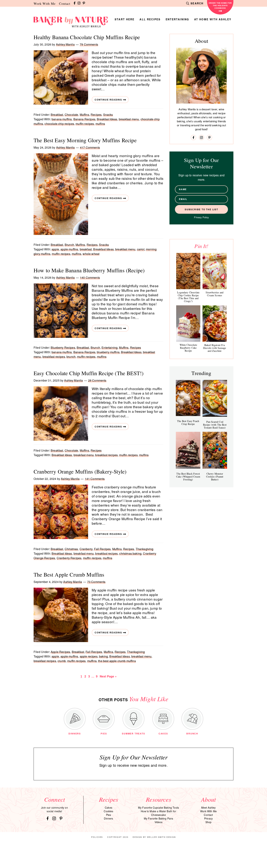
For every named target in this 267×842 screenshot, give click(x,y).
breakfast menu (129, 119)
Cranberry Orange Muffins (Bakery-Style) (80, 471)
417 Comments (90, 147)
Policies (97, 837)
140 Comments (90, 277)
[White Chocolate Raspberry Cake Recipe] (188, 323)
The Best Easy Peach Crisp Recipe (188, 422)
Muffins (84, 114)
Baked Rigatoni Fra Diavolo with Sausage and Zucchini (214, 348)
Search (197, 3)
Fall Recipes (102, 549)
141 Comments (95, 479)
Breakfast (57, 114)
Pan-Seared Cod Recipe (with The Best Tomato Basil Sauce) (214, 424)
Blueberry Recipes (63, 347)
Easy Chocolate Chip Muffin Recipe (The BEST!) (88, 373)
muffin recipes (85, 124)
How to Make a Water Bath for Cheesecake (158, 813)
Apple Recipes (60, 652)
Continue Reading (108, 99)
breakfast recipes (54, 357)
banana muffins (62, 119)
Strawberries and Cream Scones (214, 294)
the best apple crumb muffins (117, 661)
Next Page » (108, 676)
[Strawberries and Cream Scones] (215, 271)
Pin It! (201, 245)
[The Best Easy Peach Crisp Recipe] (188, 398)
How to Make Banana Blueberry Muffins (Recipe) (89, 270)
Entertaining (110, 347)
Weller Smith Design (161, 837)
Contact (64, 3)
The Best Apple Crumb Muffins (69, 574)
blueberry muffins (108, 352)
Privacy (208, 818)
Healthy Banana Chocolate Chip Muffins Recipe (87, 37)
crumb (62, 661)
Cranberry (86, 549)
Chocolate (71, 114)
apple (55, 249)
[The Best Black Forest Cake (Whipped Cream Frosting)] (188, 450)
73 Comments (96, 582)
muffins (100, 124)
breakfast (86, 249)
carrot (140, 249)
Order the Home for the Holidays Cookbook (220, 5)
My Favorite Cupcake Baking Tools (158, 807)
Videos (159, 822)
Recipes (96, 114)
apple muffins (69, 249)
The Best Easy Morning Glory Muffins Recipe (85, 140)
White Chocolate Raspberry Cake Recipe (188, 347)
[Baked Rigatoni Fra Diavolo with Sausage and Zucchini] (215, 323)
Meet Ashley (208, 807)
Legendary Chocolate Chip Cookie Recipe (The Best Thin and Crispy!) (188, 297)
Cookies (108, 811)
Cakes (108, 807)
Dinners (108, 818)
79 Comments (89, 44)
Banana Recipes (84, 119)
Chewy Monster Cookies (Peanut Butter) (214, 476)
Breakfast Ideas (107, 119)
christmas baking (130, 553)
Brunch (69, 245)
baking (103, 656)
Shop (208, 822)
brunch (71, 357)
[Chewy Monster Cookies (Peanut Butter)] (215, 450)
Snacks (108, 114)
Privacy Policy (201, 217)
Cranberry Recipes (69, 558)
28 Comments (97, 380)
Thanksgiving (144, 549)
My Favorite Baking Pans (158, 818)
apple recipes (89, 656)
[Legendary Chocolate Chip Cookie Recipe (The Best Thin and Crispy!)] (188, 271)
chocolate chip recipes (59, 124)
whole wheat (91, 254)
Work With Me (45, 3)
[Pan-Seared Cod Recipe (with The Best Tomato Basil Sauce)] (215, 398)
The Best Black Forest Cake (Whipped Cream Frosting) (188, 476)
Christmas (71, 549)
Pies (108, 815)
